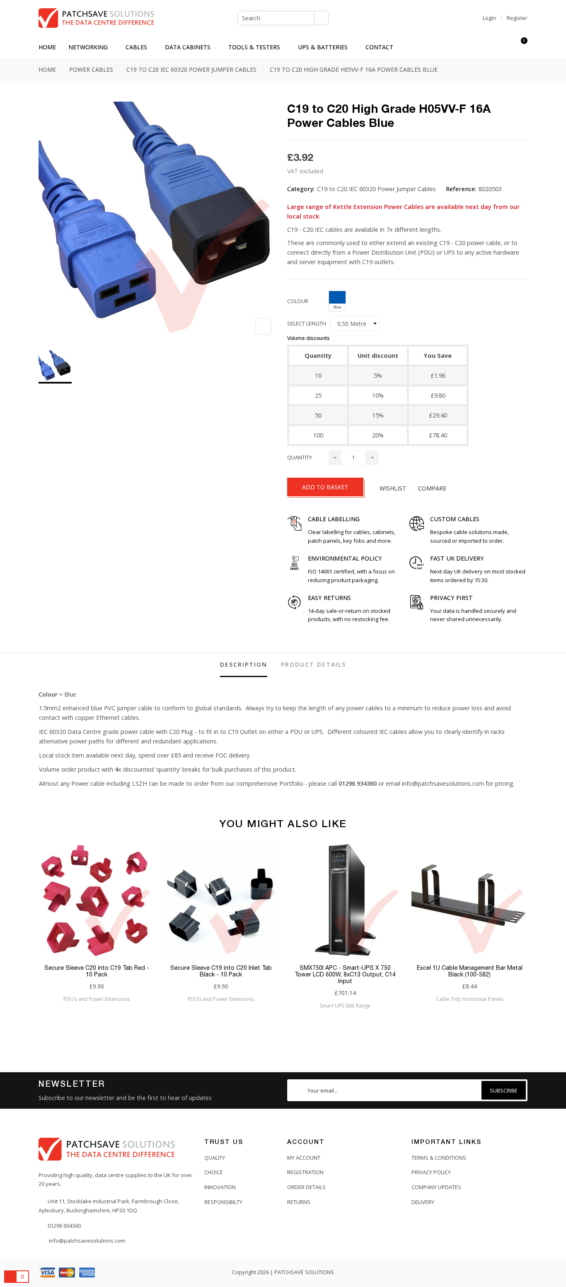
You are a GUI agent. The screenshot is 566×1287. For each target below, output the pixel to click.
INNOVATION (220, 1187)
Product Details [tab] (313, 664)
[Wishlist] (491, 47)
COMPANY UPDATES (436, 1187)
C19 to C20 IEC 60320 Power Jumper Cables (376, 189)
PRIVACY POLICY (431, 1172)
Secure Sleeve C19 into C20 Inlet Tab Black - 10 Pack (221, 971)
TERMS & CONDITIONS (438, 1157)
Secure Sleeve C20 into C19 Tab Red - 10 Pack (96, 971)
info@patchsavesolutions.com (443, 783)
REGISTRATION (305, 1172)
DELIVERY (422, 1202)
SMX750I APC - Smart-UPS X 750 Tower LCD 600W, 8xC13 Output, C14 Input (345, 974)
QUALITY (214, 1157)
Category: (300, 189)
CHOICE (213, 1172)
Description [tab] (243, 664)
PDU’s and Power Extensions (96, 999)
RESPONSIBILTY (223, 1202)
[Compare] (506, 47)
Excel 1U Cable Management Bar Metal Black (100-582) (469, 971)
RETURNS (298, 1202)
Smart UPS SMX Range (345, 1005)
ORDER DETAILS (306, 1187)
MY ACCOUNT (303, 1157)
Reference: (461, 189)
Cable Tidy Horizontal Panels (469, 999)
